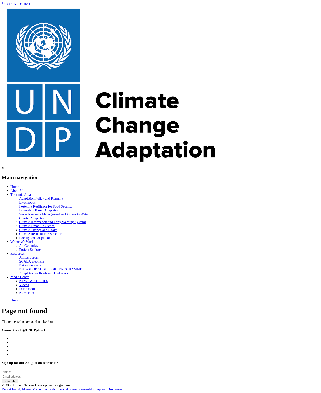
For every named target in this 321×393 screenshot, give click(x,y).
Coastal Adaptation (32, 218)
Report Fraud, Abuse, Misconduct (25, 389)
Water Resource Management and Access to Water (54, 214)
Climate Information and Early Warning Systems (52, 222)
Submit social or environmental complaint (78, 389)
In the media (27, 289)
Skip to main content (16, 3)
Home (14, 187)
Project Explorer (30, 249)
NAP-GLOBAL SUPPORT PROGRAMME (50, 269)
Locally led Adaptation (35, 238)
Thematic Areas (21, 194)
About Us (17, 190)
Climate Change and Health (38, 230)
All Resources (29, 257)
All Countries (28, 245)
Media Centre (19, 277)
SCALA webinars (31, 261)
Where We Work (22, 242)
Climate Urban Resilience (37, 226)
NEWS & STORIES (33, 281)
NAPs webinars (30, 265)
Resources (17, 253)
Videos (24, 285)
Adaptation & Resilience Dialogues (43, 273)
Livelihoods (27, 202)
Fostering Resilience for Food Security (45, 206)
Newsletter (26, 293)
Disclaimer (114, 389)
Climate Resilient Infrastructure (40, 234)
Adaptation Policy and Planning (41, 198)
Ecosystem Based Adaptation (39, 210)
